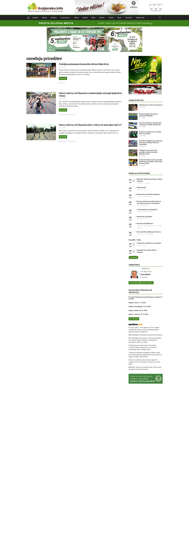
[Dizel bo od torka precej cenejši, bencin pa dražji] (133, 134)
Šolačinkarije (141, 187)
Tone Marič (145, 274)
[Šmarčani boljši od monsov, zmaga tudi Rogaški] (133, 116)
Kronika (110, 18)
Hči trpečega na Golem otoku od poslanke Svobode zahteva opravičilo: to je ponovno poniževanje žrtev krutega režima (143, 347)
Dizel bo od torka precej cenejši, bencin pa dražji (150, 132)
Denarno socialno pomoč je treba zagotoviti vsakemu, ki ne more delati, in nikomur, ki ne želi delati (144, 362)
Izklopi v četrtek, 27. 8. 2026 (138, 314)
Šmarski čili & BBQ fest (145, 223)
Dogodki (35, 18)
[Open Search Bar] (160, 17)
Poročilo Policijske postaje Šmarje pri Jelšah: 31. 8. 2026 (145, 298)
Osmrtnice (128, 18)
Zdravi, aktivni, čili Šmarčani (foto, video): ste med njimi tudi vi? (90, 124)
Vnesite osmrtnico (147, 283)
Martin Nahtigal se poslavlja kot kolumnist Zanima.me (145, 335)
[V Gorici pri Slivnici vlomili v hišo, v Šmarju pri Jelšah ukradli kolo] (133, 125)
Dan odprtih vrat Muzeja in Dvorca (149, 232)
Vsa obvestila (134, 319)
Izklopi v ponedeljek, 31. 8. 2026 (140, 306)
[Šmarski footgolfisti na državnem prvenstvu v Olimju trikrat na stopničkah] (133, 143)
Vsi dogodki (133, 257)
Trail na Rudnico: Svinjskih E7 (147, 209)
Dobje (63, 83)
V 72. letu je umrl (145, 271)
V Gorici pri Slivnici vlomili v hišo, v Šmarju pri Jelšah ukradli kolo (150, 123)
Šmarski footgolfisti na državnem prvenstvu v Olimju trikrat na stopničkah (151, 142)
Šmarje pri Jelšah (66, 114)
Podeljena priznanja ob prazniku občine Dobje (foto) (84, 64)
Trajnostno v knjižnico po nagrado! (149, 243)
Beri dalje (63, 78)
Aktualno (54, 18)
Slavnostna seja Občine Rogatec (148, 194)
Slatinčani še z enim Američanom (150, 105)
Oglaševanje (140, 18)
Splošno (102, 18)
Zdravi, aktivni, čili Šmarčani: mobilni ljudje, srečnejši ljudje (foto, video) (90, 94)
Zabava (85, 18)
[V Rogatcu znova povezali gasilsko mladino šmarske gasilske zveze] (133, 152)
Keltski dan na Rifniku (144, 216)
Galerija (44, 18)
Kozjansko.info (28, 17)
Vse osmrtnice (134, 283)
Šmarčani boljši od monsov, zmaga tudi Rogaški (148, 114)
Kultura (76, 18)
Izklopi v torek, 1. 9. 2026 (137, 302)
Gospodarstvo (65, 18)
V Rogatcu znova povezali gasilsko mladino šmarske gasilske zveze (148, 152)
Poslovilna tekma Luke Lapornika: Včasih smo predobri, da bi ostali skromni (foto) (151, 161)
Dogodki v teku (135, 240)
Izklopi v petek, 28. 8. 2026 (138, 310)
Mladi (93, 18)
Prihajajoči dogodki (139, 173)
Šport (119, 18)
